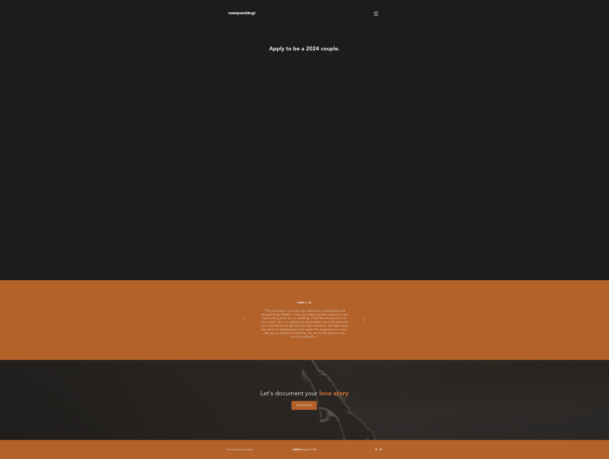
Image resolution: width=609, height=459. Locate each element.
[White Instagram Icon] (376, 449)
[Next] (364, 320)
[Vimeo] (380, 449)
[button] (376, 13)
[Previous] (245, 320)
